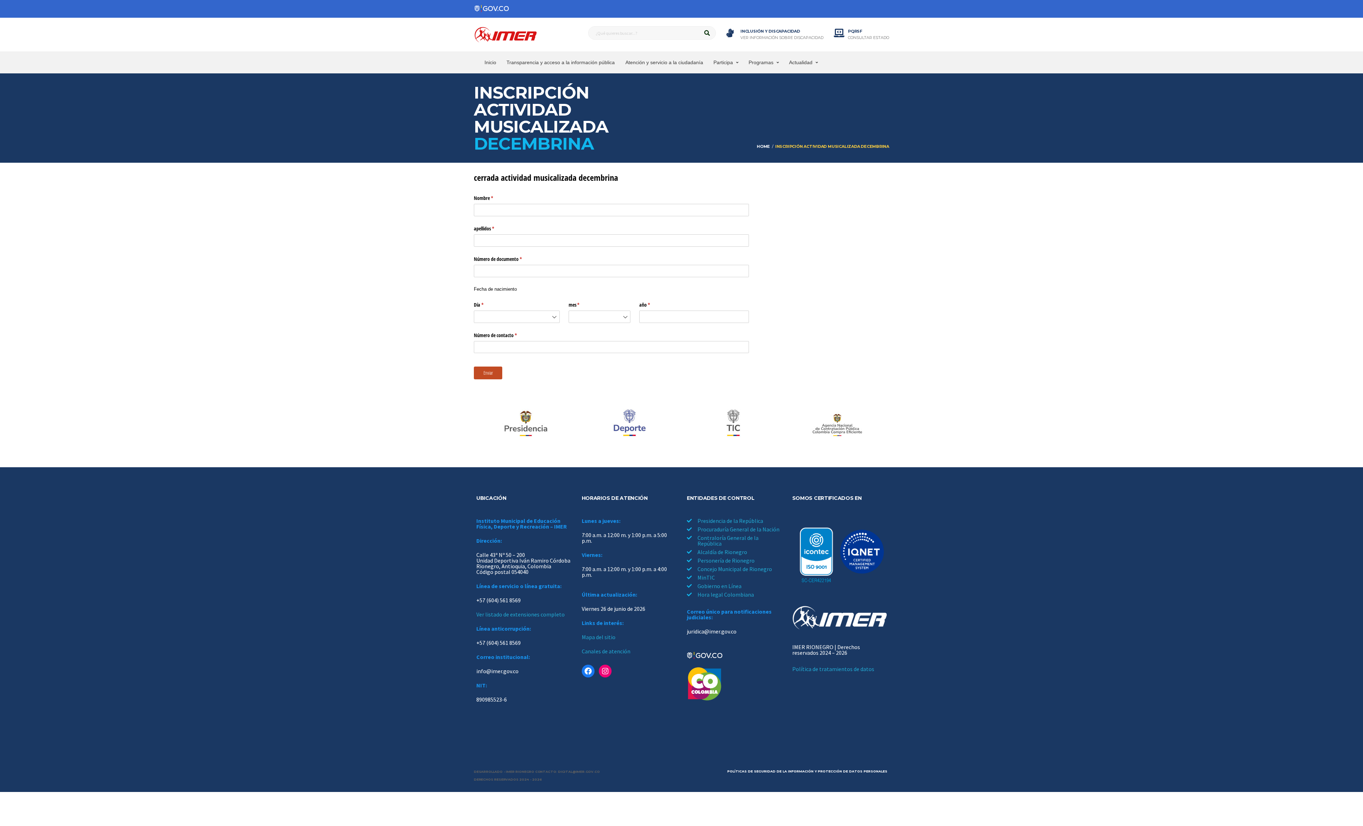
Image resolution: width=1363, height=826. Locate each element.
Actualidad (800, 62)
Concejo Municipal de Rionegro (734, 569)
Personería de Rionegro (726, 560)
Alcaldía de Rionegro (722, 552)
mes (583, 304)
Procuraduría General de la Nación (738, 529)
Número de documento (507, 259)
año (653, 304)
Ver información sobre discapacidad (781, 37)
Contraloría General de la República (728, 540)
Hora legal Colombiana (725, 594)
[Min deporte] (629, 423)
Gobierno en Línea (719, 586)
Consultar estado (868, 37)
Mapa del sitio (598, 637)
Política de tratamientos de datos (833, 668)
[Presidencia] (525, 423)
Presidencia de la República (730, 520)
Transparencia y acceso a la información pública (561, 62)
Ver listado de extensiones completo (520, 614)
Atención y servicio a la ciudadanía (664, 62)
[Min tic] (733, 423)
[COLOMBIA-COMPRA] (837, 423)
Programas (761, 62)
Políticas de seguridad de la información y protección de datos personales (807, 771)
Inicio (490, 62)
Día (488, 304)
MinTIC (706, 577)
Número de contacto (504, 335)
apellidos (493, 228)
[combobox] (517, 317)
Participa (723, 62)
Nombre (492, 198)
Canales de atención (606, 651)
